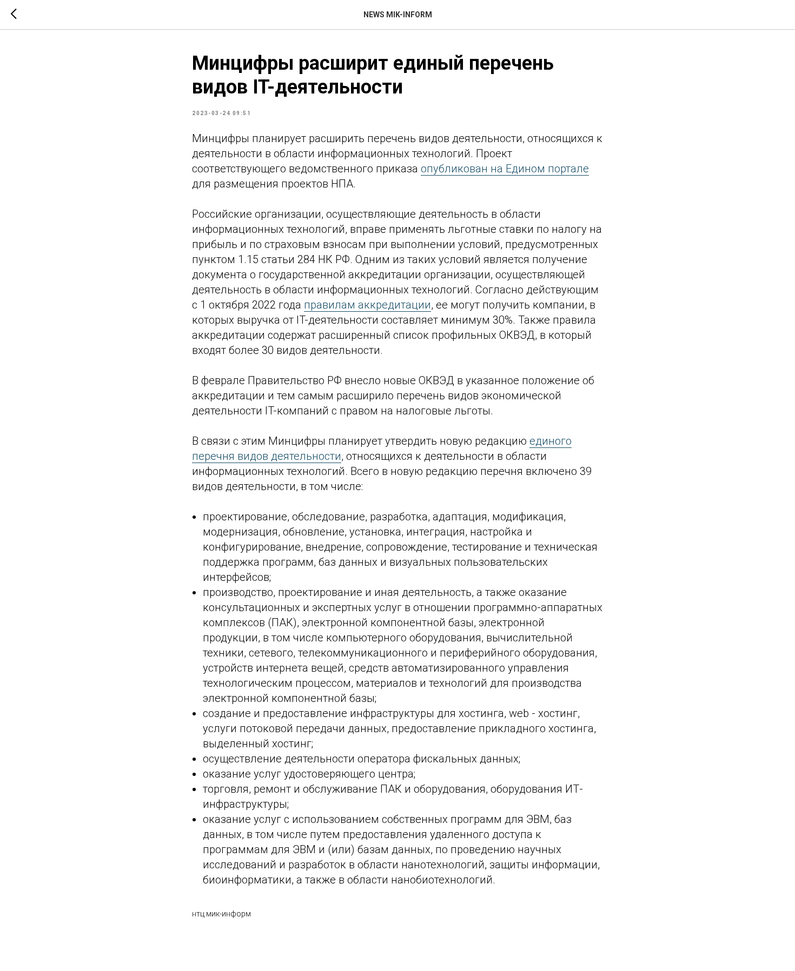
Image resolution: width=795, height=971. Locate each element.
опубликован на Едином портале (505, 168)
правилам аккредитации (367, 304)
